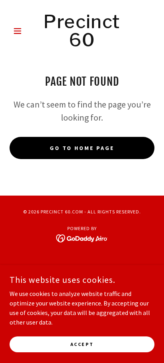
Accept (82, 344)
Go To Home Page (82, 148)
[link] (82, 31)
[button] (20, 31)
